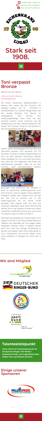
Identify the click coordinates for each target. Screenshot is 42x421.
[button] (21, 66)
